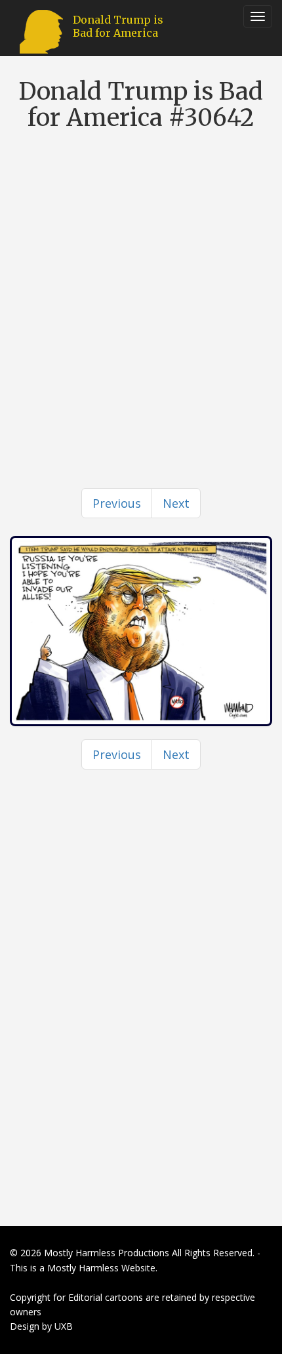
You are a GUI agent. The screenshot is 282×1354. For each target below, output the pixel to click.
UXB (63, 1326)
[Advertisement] (141, 285)
